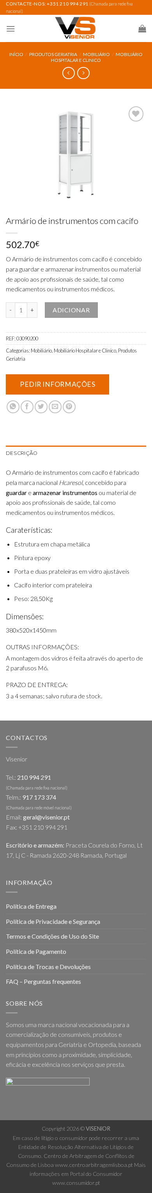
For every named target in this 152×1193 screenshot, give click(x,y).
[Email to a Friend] (55, 406)
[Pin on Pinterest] (69, 406)
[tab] (76, 453)
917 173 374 (39, 797)
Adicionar (71, 310)
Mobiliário (96, 54)
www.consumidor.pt (76, 1182)
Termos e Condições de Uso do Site (52, 936)
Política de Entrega (31, 906)
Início (16, 54)
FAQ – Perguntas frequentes (43, 981)
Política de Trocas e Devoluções (48, 966)
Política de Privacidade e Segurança (53, 921)
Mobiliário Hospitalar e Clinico (97, 57)
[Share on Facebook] (27, 406)
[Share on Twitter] (41, 406)
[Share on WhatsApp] (13, 406)
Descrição (21, 453)
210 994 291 (34, 777)
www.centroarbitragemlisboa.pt (94, 1164)
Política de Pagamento (36, 951)
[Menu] (10, 28)
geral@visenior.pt (46, 817)
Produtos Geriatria (53, 54)
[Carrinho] (142, 28)
